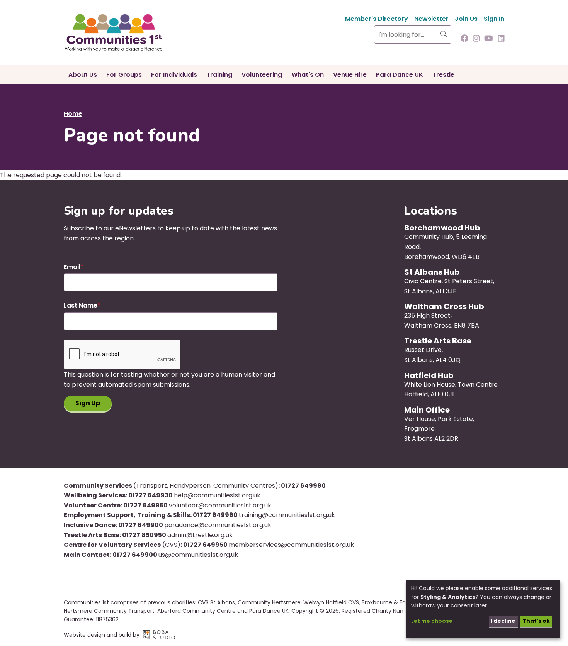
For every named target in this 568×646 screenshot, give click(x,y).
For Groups (124, 74)
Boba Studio (159, 634)
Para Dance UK (399, 74)
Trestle (443, 74)
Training (219, 74)
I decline (503, 621)
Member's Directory (376, 18)
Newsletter (431, 18)
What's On (307, 74)
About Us (82, 74)
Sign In (494, 18)
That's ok (536, 621)
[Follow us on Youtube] (488, 39)
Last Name (80, 305)
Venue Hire (350, 74)
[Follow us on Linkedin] (501, 39)
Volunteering (261, 74)
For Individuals (174, 74)
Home (73, 113)
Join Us (466, 18)
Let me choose (431, 621)
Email (72, 266)
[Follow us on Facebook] (464, 39)
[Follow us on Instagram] (476, 39)
